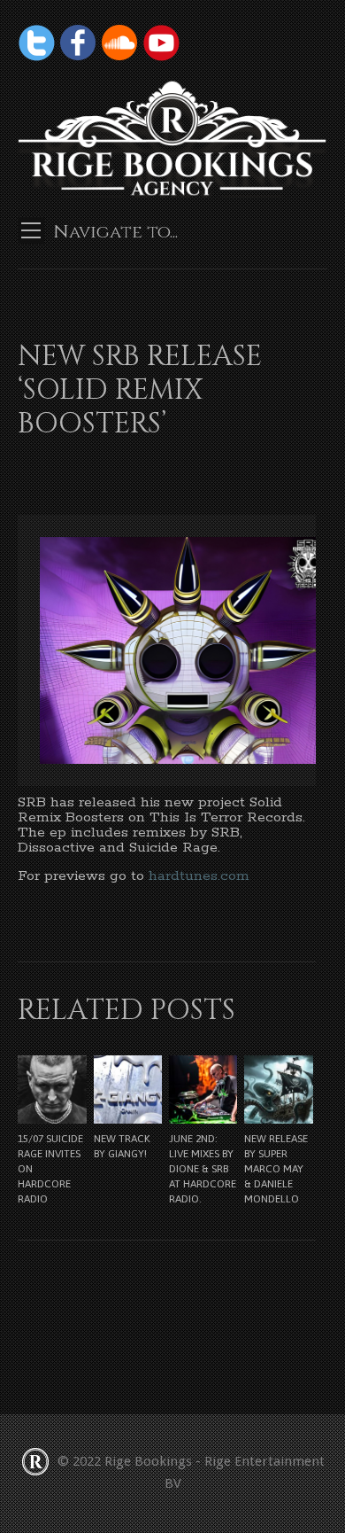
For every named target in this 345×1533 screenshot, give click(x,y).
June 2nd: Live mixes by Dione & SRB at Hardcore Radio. (202, 1168)
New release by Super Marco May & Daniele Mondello (276, 1168)
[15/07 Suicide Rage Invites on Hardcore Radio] (52, 1089)
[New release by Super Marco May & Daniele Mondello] (278, 1089)
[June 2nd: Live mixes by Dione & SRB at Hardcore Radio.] (203, 1089)
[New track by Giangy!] (128, 1089)
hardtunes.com (199, 876)
